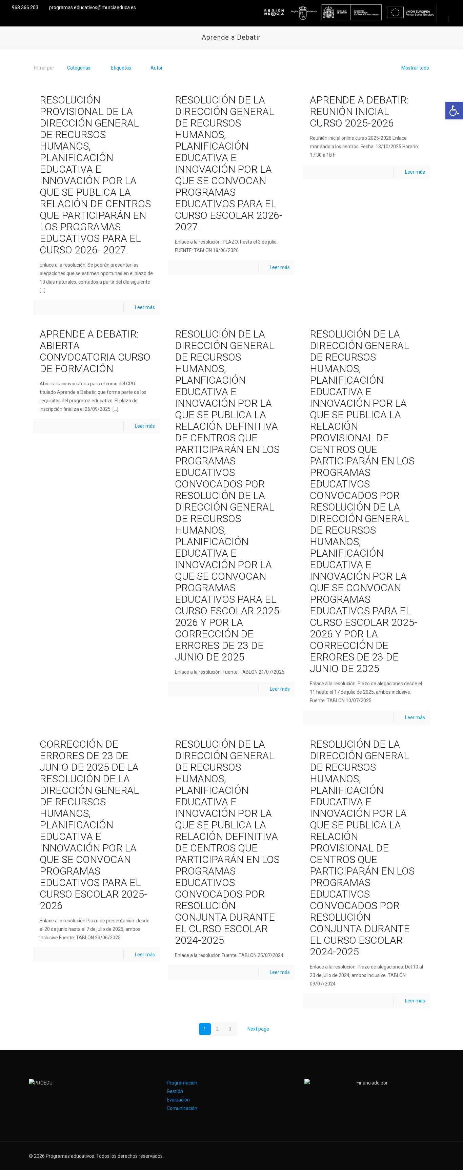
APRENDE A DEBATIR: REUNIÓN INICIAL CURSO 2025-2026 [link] (359, 111)
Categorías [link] (78, 68)
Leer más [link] (145, 307)
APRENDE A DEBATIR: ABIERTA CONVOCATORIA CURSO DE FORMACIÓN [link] (95, 351)
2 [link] (217, 1029)
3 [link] (229, 1029)
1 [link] (204, 1029)
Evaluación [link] (178, 1099)
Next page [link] (258, 1029)
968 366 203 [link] (25, 7)
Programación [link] (182, 1083)
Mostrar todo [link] (415, 68)
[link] (454, 110)
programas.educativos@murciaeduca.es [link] (92, 7)
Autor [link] (156, 68)
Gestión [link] (175, 1091)
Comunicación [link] (182, 1108)
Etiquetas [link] (121, 68)
